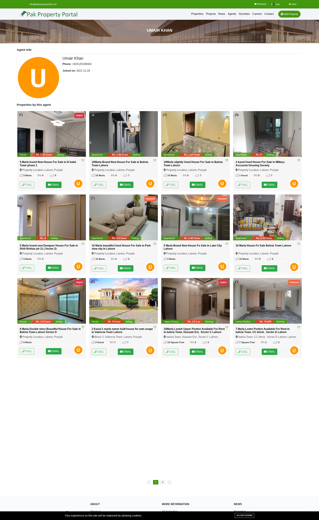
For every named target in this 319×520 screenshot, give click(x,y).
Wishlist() (261, 4)
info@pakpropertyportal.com (43, 4)
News (221, 13)
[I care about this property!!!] (83, 160)
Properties (197, 13)
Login (293, 4)
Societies (244, 13)
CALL (28, 184)
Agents (232, 13)
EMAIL (55, 184)
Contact (269, 13)
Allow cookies (244, 515)
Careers (257, 13)
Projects (211, 13)
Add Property (290, 14)
